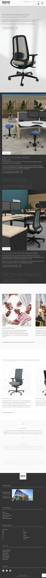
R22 (3, 531)
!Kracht (20, 576)
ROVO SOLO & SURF (28, 167)
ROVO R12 (41, 167)
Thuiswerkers (5, 559)
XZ (23, 529)
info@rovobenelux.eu (6, 497)
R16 (3, 534)
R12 (3, 532)
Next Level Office (5, 513)
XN (3, 537)
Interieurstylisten (5, 556)
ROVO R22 (34, 167)
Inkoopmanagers (5, 557)
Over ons (4, 512)
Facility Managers (5, 551)
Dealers (38, 1)
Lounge (24, 535)
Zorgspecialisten (5, 554)
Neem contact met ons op (11, 266)
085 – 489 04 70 (27, 1)
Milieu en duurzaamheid (7, 515)
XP (2, 535)
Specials (25, 538)
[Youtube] (10, 571)
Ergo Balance (5, 529)
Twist (24, 534)
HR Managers (5, 553)
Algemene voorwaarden (7, 518)
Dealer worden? (5, 516)
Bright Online (28, 576)
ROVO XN (21, 167)
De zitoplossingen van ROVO (11, 172)
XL (2, 538)
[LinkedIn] (7, 571)
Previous (5, 310)
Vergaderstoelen (26, 537)
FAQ (34, 1)
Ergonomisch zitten (9, 28)
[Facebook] (3, 571)
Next (40, 310)
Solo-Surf (25, 532)
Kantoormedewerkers (6, 550)
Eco (24, 531)
